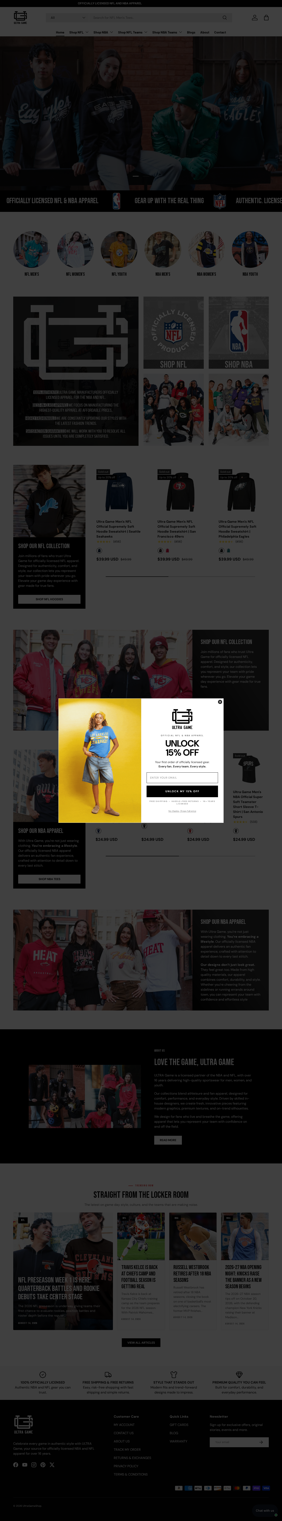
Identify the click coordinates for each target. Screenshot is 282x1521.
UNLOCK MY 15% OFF (182, 791)
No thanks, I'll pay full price (182, 811)
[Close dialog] (220, 702)
